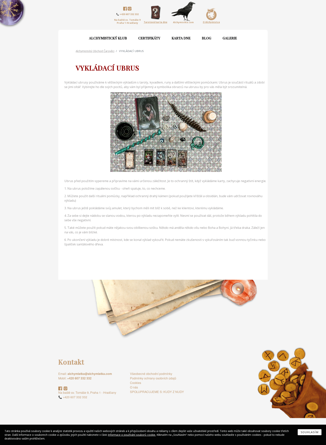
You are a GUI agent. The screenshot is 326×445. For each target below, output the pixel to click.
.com (183, 22)
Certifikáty (149, 38)
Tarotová (155, 22)
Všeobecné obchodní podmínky (151, 373)
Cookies (135, 383)
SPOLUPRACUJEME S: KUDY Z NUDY (157, 392)
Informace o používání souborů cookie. (132, 435)
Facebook (125, 9)
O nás (134, 387)
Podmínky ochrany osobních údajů (153, 378)
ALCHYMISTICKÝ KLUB (108, 38)
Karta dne (181, 38)
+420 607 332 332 (79, 378)
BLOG (206, 38)
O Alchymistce (211, 22)
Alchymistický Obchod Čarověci (95, 51)
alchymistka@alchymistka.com (90, 373)
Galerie (230, 38)
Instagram (129, 9)
